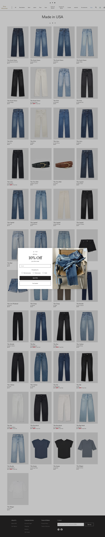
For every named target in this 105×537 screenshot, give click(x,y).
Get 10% (35, 278)
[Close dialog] (85, 250)
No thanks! (35, 283)
